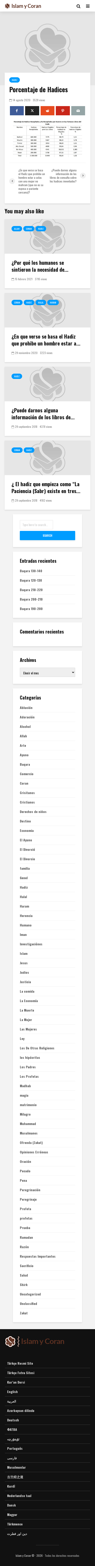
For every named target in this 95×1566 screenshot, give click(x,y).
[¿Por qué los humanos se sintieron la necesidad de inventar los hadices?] (47, 235)
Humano (26, 925)
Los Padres (28, 1067)
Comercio (26, 773)
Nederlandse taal (19, 1495)
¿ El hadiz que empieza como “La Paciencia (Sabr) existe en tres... (46, 487)
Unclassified (28, 1303)
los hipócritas (30, 1057)
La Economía (29, 1000)
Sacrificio (26, 1265)
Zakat (24, 1313)
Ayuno (24, 755)
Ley (22, 1038)
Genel (24, 877)
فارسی (12, 1457)
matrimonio (28, 1104)
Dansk (11, 1505)
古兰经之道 (15, 1476)
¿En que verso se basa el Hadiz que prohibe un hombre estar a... (46, 340)
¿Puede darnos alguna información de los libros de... (43, 413)
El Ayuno (26, 840)
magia (24, 1095)
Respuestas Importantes (38, 1256)
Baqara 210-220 (31, 589)
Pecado (25, 1171)
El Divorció (27, 849)
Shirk (23, 1284)
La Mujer (26, 1019)
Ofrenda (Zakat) (31, 1142)
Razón (24, 1246)
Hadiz (14, 80)
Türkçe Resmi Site (20, 1363)
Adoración (27, 717)
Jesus (24, 963)
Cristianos (27, 802)
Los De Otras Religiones (37, 1048)
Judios (24, 972)
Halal (41, 302)
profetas (26, 1218)
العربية (11, 1401)
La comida (27, 991)
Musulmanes (29, 1133)
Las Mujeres (28, 1029)
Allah (17, 228)
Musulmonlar (16, 1467)
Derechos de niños (33, 811)
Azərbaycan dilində (20, 1410)
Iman (23, 934)
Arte (23, 745)
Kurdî (11, 1486)
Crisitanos (27, 792)
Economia (27, 830)
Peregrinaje (28, 1199)
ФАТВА (12, 1429)
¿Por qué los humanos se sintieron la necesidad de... (40, 266)
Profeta (25, 1208)
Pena (23, 1180)
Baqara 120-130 (31, 580)
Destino (25, 821)
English (12, 1391)
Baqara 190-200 (31, 608)
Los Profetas (29, 1076)
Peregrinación (30, 1190)
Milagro (25, 1114)
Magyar (12, 1514)
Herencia (26, 915)
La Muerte (27, 1010)
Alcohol (25, 726)
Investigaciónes (31, 944)
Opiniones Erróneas (34, 1152)
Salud (24, 1275)
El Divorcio (27, 859)
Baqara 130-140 (31, 570)
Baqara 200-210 (31, 599)
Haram (53, 302)
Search (47, 535)
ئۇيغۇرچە (13, 1438)
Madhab (25, 1086)
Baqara (25, 764)
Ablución (26, 707)
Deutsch (13, 1419)
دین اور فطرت (17, 1533)
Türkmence (15, 1523)
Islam (23, 953)
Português (15, 1448)
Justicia (25, 981)
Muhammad (28, 1123)
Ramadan (26, 1237)
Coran (29, 228)
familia (25, 868)
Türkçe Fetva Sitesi (20, 1372)
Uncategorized (30, 1294)
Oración (25, 1161)
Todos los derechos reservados (62, 1555)
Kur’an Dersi (16, 1382)
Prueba (25, 1227)
